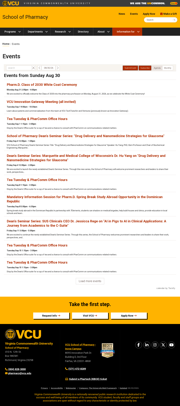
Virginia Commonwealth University (57, 3)
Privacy (44, 388)
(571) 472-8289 (77, 368)
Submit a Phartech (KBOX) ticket (88, 379)
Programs (10, 31)
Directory (83, 31)
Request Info (49, 315)
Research (60, 31)
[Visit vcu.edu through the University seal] (30, 335)
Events (134, 13)
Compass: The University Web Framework (98, 388)
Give (173, 3)
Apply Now (149, 13)
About (101, 31)
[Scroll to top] (174, 400)
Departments (35, 31)
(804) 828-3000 (17, 369)
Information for (126, 31)
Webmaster (71, 388)
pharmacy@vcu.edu (19, 373)
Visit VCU (88, 315)
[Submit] (174, 20)
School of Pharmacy (25, 17)
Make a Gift (170, 13)
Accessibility (57, 388)
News (122, 13)
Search (150, 20)
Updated (123, 388)
